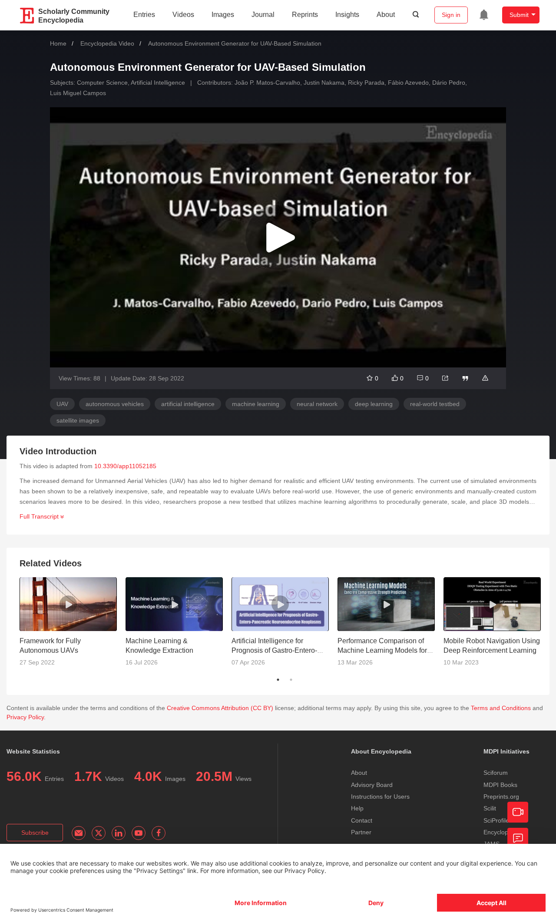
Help (357, 808)
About (386, 14)
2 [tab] (291, 679)
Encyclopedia (501, 832)
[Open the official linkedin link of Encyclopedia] (119, 833)
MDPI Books (500, 784)
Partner (361, 832)
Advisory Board (372, 784)
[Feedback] (517, 838)
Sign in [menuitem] (451, 14)
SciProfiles (497, 820)
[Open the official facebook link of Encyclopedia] (158, 833)
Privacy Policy (25, 717)
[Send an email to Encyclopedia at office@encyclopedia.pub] (79, 833)
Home (58, 43)
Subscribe (35, 832)
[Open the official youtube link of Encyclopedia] (139, 833)
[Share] (445, 378)
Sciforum (495, 772)
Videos (183, 14)
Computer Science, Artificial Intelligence (131, 82)
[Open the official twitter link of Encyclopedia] (99, 833)
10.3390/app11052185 (125, 466)
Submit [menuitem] (519, 14)
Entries (144, 14)
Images (223, 14)
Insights (347, 14)
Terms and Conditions (501, 707)
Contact (361, 820)
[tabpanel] (73, 625)
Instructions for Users (380, 796)
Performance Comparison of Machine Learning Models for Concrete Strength (382, 650)
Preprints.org (501, 796)
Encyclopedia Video (107, 43)
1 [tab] (278, 679)
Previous (13, 625)
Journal (263, 14)
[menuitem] (483, 15)
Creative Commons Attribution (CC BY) (220, 707)
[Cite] (465, 378)
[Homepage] (27, 15)
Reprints (305, 14)
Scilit (489, 808)
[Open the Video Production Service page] (517, 812)
